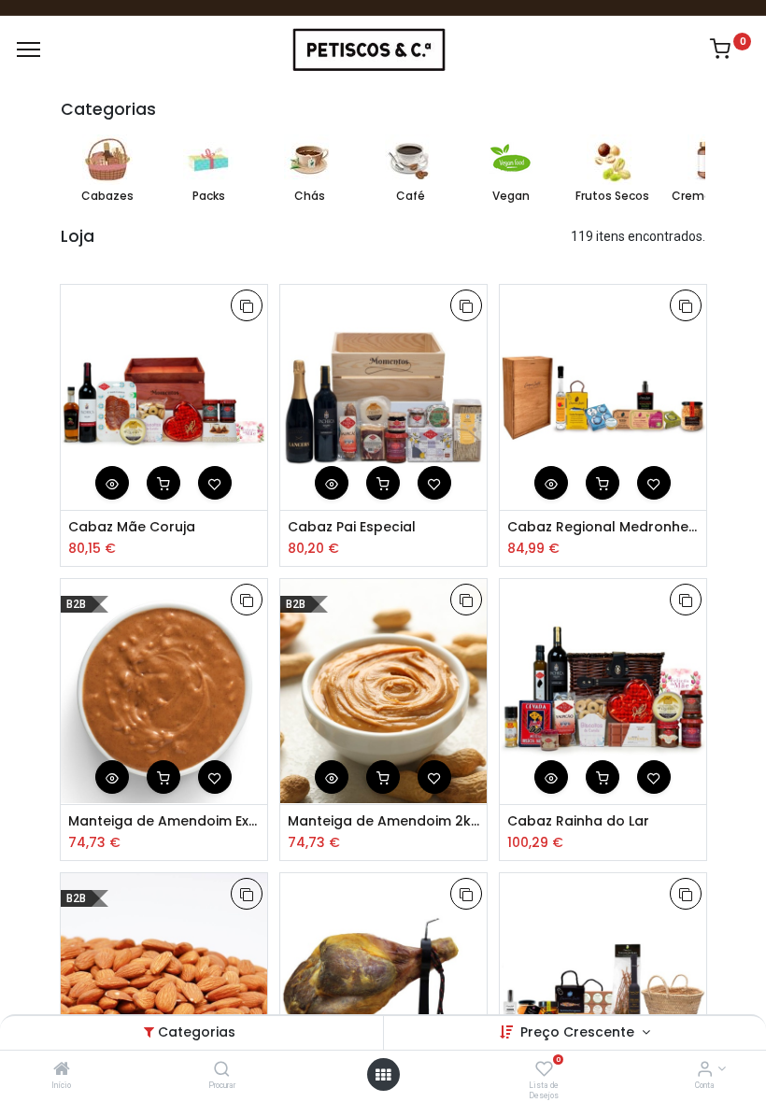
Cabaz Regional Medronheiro (603, 527)
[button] (246, 305)
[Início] (61, 1070)
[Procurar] (222, 1070)
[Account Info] (705, 1070)
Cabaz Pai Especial (352, 527)
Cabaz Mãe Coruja (131, 527)
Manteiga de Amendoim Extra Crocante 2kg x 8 (164, 821)
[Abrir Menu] (383, 1075)
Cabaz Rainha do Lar (578, 821)
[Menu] (28, 49)
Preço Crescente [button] (579, 1032)
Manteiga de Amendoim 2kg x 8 (383, 821)
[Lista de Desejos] (544, 1070)
